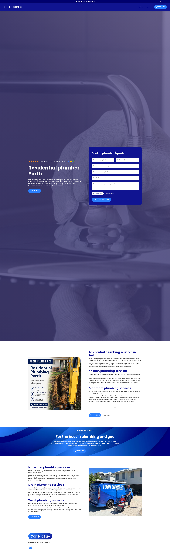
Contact (92, 451)
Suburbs (92, 1)
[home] (70, 7)
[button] (141, 7)
